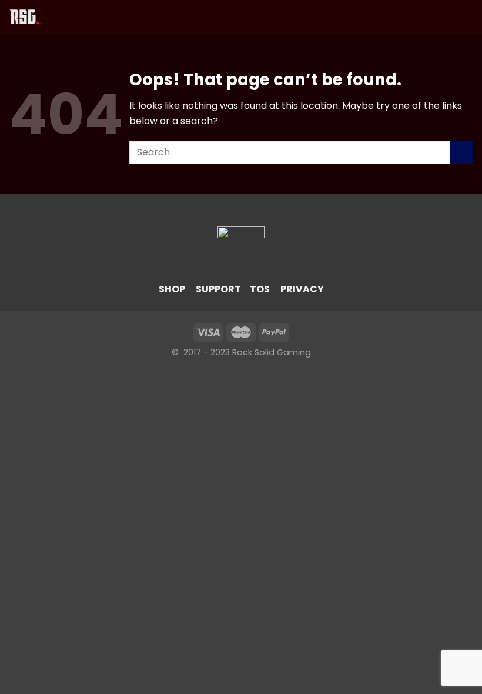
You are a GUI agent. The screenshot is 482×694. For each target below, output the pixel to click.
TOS (260, 289)
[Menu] (64, 16)
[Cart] (467, 17)
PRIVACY (302, 289)
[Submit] (461, 152)
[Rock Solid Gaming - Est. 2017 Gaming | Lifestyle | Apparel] (28, 17)
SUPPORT (218, 289)
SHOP (172, 289)
